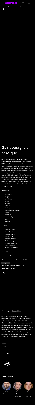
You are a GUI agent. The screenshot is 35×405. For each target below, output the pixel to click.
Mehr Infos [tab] (5, 311)
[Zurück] (3, 9)
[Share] (4, 272)
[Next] (32, 389)
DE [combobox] (23, 3)
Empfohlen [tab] (16, 311)
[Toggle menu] (29, 3)
